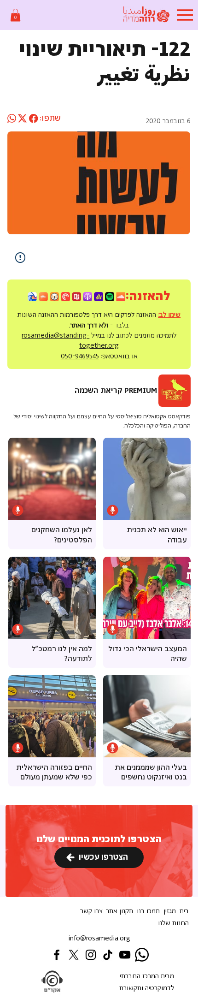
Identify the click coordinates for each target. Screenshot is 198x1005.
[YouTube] (125, 955)
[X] (74, 955)
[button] (15, 15)
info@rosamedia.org (99, 938)
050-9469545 (80, 356)
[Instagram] (91, 955)
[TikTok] (108, 955)
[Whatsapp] (142, 955)
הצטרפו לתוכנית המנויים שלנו (99, 839)
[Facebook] (57, 955)
